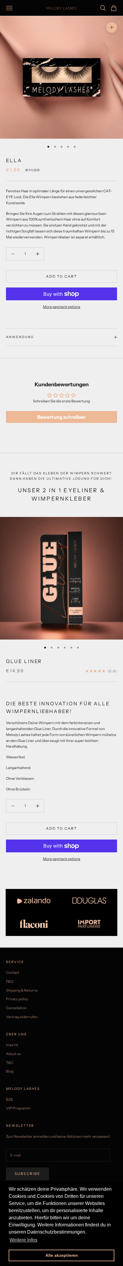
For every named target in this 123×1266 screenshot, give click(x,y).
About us (13, 1053)
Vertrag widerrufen (22, 1017)
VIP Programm (18, 1108)
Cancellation (16, 1008)
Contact (12, 972)
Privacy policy (17, 999)
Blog (9, 1071)
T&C (9, 1062)
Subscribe (27, 1173)
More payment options (61, 306)
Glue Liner (24, 661)
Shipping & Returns (22, 990)
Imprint (12, 1045)
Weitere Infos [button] (23, 1239)
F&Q (9, 981)
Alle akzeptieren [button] (61, 1255)
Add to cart (61, 276)
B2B (9, 1099)
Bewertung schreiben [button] (61, 417)
